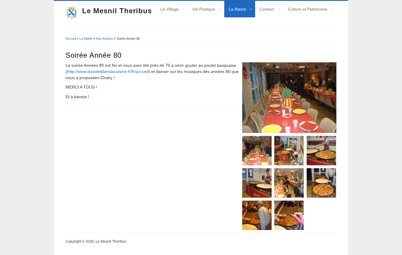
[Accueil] (72, 17)
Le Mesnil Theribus (117, 11)
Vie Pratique (201, 10)
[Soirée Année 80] (289, 97)
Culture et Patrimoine (305, 10)
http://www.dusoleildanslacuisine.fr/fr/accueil (108, 71)
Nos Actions (104, 38)
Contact (264, 10)
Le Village (167, 10)
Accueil (71, 38)
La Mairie (235, 10)
